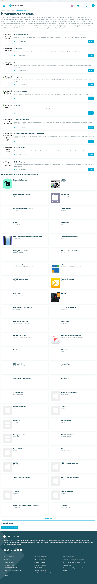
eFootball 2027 (55, 1)
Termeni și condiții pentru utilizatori (73, 560)
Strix (76, 1)
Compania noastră (9, 562)
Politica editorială (9, 565)
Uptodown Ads (38, 568)
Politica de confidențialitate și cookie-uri (74, 562)
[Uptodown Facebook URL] (21, 550)
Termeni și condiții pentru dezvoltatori (74, 568)
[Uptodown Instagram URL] (14, 550)
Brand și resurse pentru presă (12, 570)
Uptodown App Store (40, 560)
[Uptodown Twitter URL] (11, 550)
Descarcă (91, 41)
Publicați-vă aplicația (39, 562)
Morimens (81, 1)
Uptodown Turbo (40, 570)
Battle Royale (69, 1)
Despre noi (7, 560)
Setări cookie (67, 565)
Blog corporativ (8, 573)
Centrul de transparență (10, 568)
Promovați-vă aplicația (40, 565)
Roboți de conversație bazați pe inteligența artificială (37, 1)
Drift (63, 1)
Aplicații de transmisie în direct (9, 527)
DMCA (65, 570)
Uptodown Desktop (9, 1)
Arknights (19, 1)
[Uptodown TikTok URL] (8, 550)
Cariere (6, 575)
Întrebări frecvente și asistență (42, 573)
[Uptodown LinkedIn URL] (18, 550)
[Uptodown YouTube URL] (5, 550)
